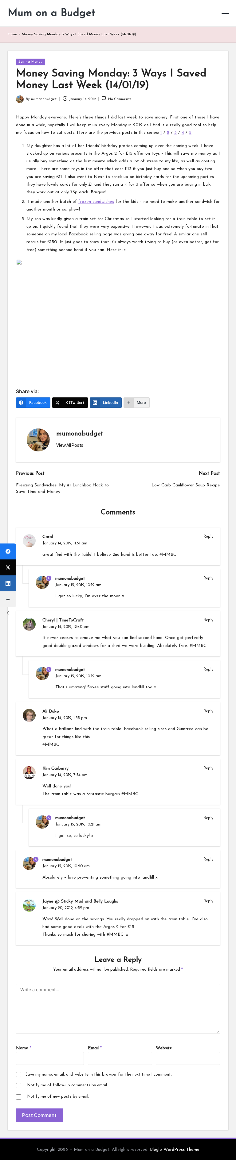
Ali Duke (50, 711)
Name (23, 1048)
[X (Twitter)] (8, 567)
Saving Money (30, 62)
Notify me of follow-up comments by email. (67, 1085)
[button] (69, 445)
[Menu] (225, 13)
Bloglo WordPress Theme (174, 1149)
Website (164, 1048)
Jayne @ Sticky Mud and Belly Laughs (80, 901)
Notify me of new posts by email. (58, 1097)
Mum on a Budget (51, 13)
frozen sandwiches (96, 201)
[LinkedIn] (8, 583)
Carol (47, 537)
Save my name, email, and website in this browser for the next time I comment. (99, 1075)
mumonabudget (79, 434)
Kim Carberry (55, 768)
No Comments (119, 99)
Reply (208, 537)
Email (95, 1048)
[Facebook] (8, 551)
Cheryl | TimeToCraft (63, 620)
